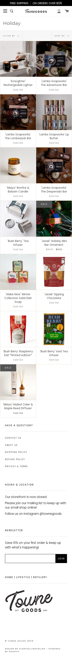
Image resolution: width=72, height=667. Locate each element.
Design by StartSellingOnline (25, 648)
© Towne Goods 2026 (19, 641)
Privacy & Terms (16, 466)
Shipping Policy (16, 452)
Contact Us (13, 438)
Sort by (60, 35)
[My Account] (57, 11)
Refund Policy (15, 459)
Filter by (9, 35)
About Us (11, 445)
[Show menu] (5, 11)
